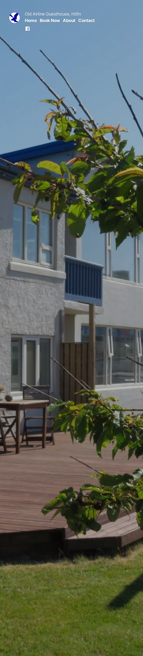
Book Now (50, 20)
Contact (86, 20)
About (69, 20)
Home (31, 20)
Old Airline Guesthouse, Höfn (53, 14)
